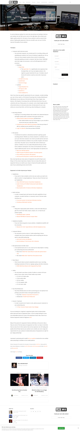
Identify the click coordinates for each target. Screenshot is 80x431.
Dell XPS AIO (22, 81)
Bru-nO (16, 351)
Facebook (19, 357)
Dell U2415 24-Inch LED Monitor (24, 239)
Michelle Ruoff (24, 363)
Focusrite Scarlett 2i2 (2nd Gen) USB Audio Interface (29, 200)
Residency (45, 387)
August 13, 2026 (15, 412)
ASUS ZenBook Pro (23, 92)
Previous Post (19, 372)
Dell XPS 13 (21, 90)
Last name (56, 61)
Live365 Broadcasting (35, 346)
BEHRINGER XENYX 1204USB (23, 214)
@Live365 (45, 346)
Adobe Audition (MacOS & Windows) (25, 118)
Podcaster (33, 2)
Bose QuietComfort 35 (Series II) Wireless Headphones (29, 188)
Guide (49, 13)
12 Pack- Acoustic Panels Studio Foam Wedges (27, 307)
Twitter (26, 357)
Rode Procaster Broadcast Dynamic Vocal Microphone (29, 152)
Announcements (44, 2)
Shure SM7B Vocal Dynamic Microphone (26, 154)
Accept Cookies (61, 428)
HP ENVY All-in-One (23, 79)
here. (30, 317)
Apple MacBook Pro (23, 86)
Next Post (39, 372)
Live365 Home (51, 2)
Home (20, 2)
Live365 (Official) (27, 346)
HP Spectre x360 (23, 88)
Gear (41, 13)
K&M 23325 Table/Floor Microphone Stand (32, 255)
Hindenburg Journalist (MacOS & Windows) (27, 124)
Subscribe (65, 74)
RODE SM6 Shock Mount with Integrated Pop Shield (29, 266)
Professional (37, 13)
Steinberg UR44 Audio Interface (24, 202)
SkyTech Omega (23, 82)
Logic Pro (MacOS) (21, 128)
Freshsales (62, 78)
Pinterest (40, 357)
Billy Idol (34, 387)
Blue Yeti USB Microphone (23, 150)
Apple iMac (21, 67)
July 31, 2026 (15, 417)
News (24, 2)
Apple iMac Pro (26, 69)
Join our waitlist (31, 338)
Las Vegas (41, 387)
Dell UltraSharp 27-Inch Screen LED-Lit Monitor (28, 241)
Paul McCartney (18, 387)
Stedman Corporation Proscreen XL (30, 294)
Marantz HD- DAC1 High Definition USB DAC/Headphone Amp (31, 227)
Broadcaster (28, 2)
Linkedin (33, 357)
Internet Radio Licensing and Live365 (19, 411)
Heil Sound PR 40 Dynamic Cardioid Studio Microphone (29, 156)
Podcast (32, 13)
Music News (24, 387)
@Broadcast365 (14, 348)
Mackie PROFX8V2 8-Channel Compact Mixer (27, 216)
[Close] (78, 428)
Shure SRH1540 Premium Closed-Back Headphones (29, 182)
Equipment (45, 13)
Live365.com (38, 344)
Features (38, 2)
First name (56, 56)
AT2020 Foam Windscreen (29, 296)
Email (55, 67)
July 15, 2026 (15, 422)
